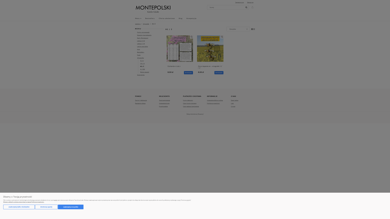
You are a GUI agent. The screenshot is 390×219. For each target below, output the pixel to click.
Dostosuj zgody (46, 207)
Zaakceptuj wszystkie (70, 207)
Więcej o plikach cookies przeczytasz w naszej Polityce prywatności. (23, 202)
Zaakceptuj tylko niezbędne (19, 207)
